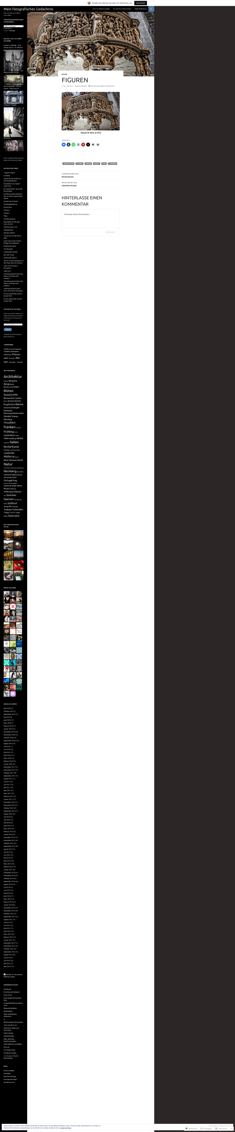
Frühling (9, 431)
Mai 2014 (7, 893)
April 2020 (7, 708)
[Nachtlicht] (8, 555)
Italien (79, 163)
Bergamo (13, 381)
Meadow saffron (9, 233)
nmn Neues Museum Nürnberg (14, 468)
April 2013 (7, 931)
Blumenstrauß (9, 387)
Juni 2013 (7, 925)
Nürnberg (7, 354)
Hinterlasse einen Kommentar (102, 86)
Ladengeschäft (15, 450)
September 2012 (9, 952)
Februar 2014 (8, 902)
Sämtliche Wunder (69, 184)
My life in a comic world (122, 9)
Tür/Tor (12, 512)
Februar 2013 (8, 937)
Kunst (96, 163)
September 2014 (9, 881)
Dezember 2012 (9, 943)
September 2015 (9, 846)
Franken (10, 427)
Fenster (7, 416)
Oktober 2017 (8, 773)
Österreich (13, 515)
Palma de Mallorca (11, 475)
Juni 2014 (7, 890)
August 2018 (8, 743)
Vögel (18, 512)
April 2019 (7, 720)
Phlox (5, 216)
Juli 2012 (7, 957)
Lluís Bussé (7, 989)
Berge (7, 384)
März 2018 (7, 758)
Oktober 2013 (8, 913)
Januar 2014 (8, 905)
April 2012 (7, 966)
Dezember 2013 (9, 908)
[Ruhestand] (8, 575)
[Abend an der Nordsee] (19, 555)
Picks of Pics (8, 995)
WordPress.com (9, 1082)
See (5, 495)
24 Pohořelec (8, 249)
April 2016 (7, 825)
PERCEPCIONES (9, 1036)
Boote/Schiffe (11, 395)
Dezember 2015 (9, 837)
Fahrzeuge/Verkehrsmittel (14, 413)
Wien (5, 516)
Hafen (6, 438)
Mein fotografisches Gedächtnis (28, 9)
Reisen (64, 74)
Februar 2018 (8, 761)
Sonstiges (12, 362)
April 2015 (7, 861)
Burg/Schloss (9, 404)
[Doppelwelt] (8, 545)
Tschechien (17, 509)
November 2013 (9, 911)
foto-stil (6, 1047)
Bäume (19, 404)
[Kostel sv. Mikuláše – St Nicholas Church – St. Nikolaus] (14, 60)
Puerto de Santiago (10, 483)
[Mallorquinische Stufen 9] (19, 545)
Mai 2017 (7, 787)
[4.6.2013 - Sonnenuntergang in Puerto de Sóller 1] (8, 535)
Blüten (8, 391)
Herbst (20, 438)
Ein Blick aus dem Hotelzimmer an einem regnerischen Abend (13, 196)
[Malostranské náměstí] (14, 80)
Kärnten (6, 450)
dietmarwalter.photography (13, 1022)
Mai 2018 (7, 752)
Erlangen (15, 407)
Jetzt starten (140, 3)
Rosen (6, 488)
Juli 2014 (7, 887)
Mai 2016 (7, 823)
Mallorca (9, 456)
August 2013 (8, 919)
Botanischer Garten (13, 398)
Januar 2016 (8, 834)
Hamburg (12, 438)
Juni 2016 (7, 820)
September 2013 (9, 916)
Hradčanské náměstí (11, 252)
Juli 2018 (7, 746)
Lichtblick (7, 175)
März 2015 (7, 864)
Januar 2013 (8, 940)
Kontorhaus (8, 207)
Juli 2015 (7, 852)
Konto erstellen (9, 1070)
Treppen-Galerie (9, 173)
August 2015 (8, 849)
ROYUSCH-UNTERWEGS (12, 992)
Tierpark (15, 506)
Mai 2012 (7, 963)
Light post (7, 271)
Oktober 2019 (8, 711)
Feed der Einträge (10, 1076)
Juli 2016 (7, 817)
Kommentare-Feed (10, 1079)
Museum (13, 460)
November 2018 (9, 735)
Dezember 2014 (9, 872)
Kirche (88, 163)
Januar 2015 (8, 869)
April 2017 (7, 790)
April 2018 (7, 755)
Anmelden (7, 1073)
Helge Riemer (82, 86)
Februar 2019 (8, 726)
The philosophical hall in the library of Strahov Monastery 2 (13, 276)
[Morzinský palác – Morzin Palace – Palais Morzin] (14, 97)
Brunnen (11, 401)
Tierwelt (20, 362)
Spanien (9, 499)
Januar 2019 (8, 729)
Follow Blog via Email (12, 309)
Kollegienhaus (8, 230)
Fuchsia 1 (7, 213)
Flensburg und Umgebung (12, 349)
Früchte (18, 427)
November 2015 (9, 840)
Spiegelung (18, 499)
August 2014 (8, 884)
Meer (6, 460)
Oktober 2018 (8, 737)
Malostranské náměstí (11, 72)
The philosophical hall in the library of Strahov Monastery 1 (13, 283)
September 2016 (9, 811)
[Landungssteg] (19, 535)
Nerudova (7, 138)
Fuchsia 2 (7, 210)
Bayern (6, 381)
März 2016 (7, 828)
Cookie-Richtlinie (65, 1128)
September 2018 (9, 740)
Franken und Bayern (11, 351)
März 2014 (7, 899)
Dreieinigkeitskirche (10, 204)
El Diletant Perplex (10, 1053)
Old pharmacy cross (10, 227)
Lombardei (9, 453)
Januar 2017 (8, 799)
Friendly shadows (9, 219)
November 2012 (9, 946)
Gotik (17, 435)
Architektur (69, 163)
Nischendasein (70, 175)
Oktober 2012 (8, 949)
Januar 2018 (8, 764)
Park (20, 475)
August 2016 (8, 814)
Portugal (8, 480)
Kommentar (110, 232)
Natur (8, 464)
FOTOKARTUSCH (9, 1050)
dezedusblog (8, 1011)
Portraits (12, 358)
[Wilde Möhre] (8, 565)
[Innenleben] (19, 565)
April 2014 (7, 896)
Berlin (12, 384)
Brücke (18, 401)
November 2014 (9, 875)
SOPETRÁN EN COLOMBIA (13, 1044)
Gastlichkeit (9, 435)
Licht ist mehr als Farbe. (101, 9)
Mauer (17, 457)
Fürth (16, 432)
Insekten (6, 442)
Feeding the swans (10, 246)
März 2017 (7, 793)
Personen (8, 477)
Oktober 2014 (8, 878)
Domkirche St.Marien (11, 201)
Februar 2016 (8, 831)
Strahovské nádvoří (10, 258)
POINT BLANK (8, 1033)
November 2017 (9, 770)
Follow (8, 329)
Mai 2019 (7, 717)
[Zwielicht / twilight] (14, 122)
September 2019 (9, 714)
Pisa (104, 163)
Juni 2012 (7, 960)
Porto (14, 477)
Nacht (20, 460)
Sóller (5, 503)
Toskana (112, 163)
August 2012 (8, 955)
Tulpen (6, 513)
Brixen (5, 401)
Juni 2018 (7, 749)
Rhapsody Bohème (10, 1008)
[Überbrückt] (19, 575)
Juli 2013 (7, 922)
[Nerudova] (14, 145)
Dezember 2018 (9, 732)
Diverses (7, 408)
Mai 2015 (7, 858)
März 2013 (7, 934)
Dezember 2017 (9, 767)
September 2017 (9, 776)
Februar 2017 (8, 796)
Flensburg (8, 419)
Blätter (16, 387)
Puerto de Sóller (10, 486)
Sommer (11, 495)
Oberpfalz (20, 471)
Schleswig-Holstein (12, 492)
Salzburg (13, 489)
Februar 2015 (8, 867)
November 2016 (9, 805)
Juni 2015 (7, 855)
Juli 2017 (7, 781)
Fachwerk (8, 411)
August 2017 (8, 779)
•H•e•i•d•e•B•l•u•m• (10, 1025)
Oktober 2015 (8, 843)
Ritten (19, 486)
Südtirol (12, 503)
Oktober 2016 (8, 808)
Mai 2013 (7, 928)
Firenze (15, 416)
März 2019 (7, 723)
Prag (15, 480)
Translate (12, 30)
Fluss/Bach (9, 422)
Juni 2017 (7, 784)
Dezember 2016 (9, 802)
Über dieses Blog (141, 9)
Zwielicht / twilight (10, 105)
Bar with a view (9, 255)
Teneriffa (8, 506)
